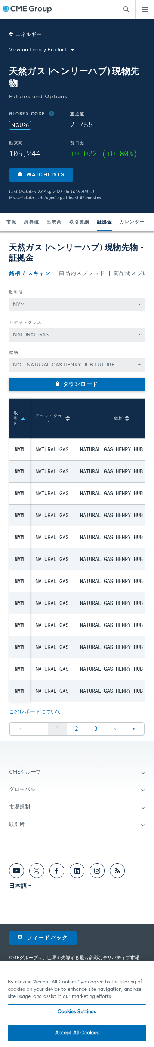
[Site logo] (27, 9)
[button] (41, 175)
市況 (11, 222)
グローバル (22, 789)
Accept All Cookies (77, 1033)
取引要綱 (79, 222)
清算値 (31, 222)
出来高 (54, 222)
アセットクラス (25, 322)
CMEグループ (25, 772)
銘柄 (13, 352)
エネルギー (28, 34)
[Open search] (126, 9)
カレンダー (132, 222)
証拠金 (105, 222)
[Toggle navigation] (144, 9)
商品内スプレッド (82, 273)
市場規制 (19, 807)
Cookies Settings (77, 1011)
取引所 (16, 292)
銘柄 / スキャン (30, 273)
